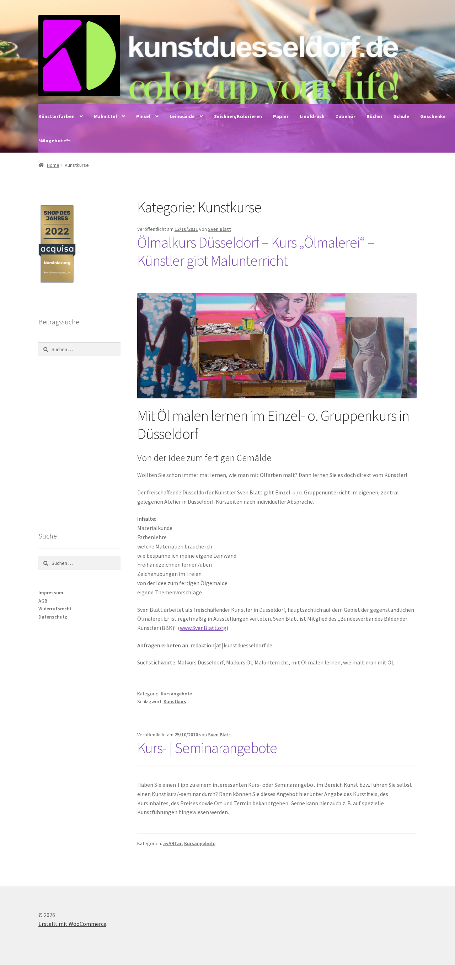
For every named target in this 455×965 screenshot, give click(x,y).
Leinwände (182, 116)
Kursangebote (176, 693)
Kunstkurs (175, 701)
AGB (42, 601)
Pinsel (143, 116)
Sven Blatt (219, 229)
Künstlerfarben (56, 116)
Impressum (50, 592)
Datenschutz (52, 617)
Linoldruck (312, 116)
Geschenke (433, 116)
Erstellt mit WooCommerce (72, 923)
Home (53, 165)
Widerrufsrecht (55, 608)
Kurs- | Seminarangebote (207, 747)
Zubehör (345, 116)
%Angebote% (54, 140)
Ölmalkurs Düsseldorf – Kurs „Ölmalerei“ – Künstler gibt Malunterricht (255, 251)
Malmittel (105, 116)
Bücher (374, 116)
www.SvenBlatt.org (203, 627)
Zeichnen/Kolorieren (238, 116)
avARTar (172, 843)
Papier (281, 116)
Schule (401, 116)
